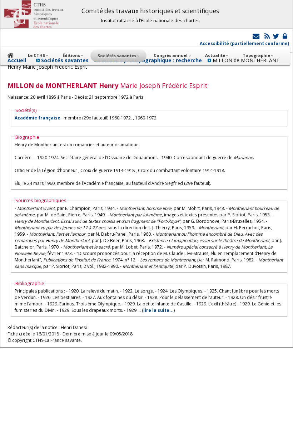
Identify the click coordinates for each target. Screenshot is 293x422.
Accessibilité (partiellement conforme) (244, 43)
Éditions (72, 55)
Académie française (37, 118)
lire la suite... (158, 310)
